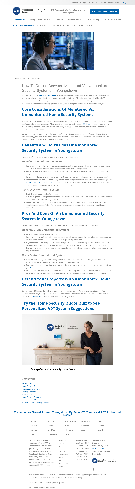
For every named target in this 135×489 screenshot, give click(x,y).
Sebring (83, 430)
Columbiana (69, 430)
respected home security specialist (39, 182)
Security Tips (27, 383)
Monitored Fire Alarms (31, 400)
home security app (37, 268)
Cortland (34, 430)
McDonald (51, 421)
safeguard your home (47, 95)
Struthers (34, 426)
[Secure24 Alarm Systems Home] (30, 11)
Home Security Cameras (31, 397)
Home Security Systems (31, 389)
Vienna (67, 426)
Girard (100, 421)
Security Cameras (29, 391)
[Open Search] (124, 3)
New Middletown (70, 421)
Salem (33, 434)
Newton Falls (85, 426)
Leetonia (101, 426)
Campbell (51, 426)
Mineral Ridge (86, 421)
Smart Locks (27, 394)
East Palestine (52, 434)
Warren (67, 434)
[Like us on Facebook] (93, 470)
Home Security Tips (29, 386)
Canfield (100, 430)
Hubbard (34, 421)
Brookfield (51, 430)
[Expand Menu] (51, 19)
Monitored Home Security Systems (35, 402)
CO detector (87, 124)
